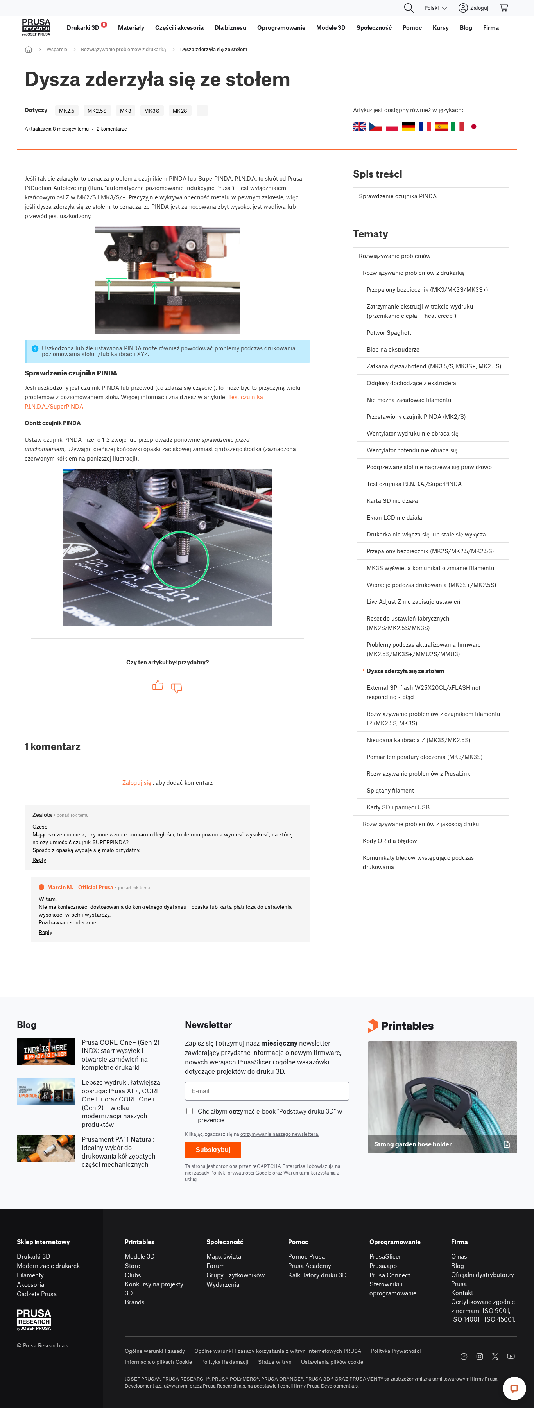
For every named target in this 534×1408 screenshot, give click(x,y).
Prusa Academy (309, 1265)
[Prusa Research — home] (36, 27)
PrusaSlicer (385, 1256)
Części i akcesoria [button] (179, 27)
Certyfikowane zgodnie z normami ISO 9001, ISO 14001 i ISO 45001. (483, 1310)
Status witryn (275, 1361)
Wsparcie (57, 49)
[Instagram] (479, 1356)
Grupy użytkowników (235, 1275)
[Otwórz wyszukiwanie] (409, 7)
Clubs (133, 1275)
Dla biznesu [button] (230, 27)
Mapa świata (223, 1256)
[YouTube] (511, 1356)
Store (132, 1265)
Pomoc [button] (412, 27)
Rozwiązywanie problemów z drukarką (123, 49)
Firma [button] (491, 27)
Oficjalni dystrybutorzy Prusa (482, 1279)
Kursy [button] (441, 27)
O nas (459, 1256)
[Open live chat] (514, 1388)
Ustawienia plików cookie (332, 1361)
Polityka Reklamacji (225, 1361)
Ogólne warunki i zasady (155, 1350)
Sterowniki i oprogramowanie (392, 1288)
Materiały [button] (131, 27)
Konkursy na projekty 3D (154, 1288)
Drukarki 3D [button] (86, 26)
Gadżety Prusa (37, 1293)
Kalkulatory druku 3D (317, 1275)
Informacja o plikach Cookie (158, 1361)
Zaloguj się (136, 782)
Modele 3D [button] (331, 27)
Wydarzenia (222, 1284)
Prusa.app (383, 1265)
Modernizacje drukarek (48, 1265)
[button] (359, 126)
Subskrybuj (213, 1149)
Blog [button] (466, 27)
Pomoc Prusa (306, 1256)
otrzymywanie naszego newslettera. (279, 1134)
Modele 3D (140, 1256)
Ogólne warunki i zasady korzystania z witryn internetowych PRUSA (278, 1350)
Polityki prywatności (232, 1172)
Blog (457, 1265)
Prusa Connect (389, 1275)
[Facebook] (464, 1356)
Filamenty (30, 1275)
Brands (135, 1302)
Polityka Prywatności (396, 1350)
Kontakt (462, 1292)
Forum (215, 1265)
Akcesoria (30, 1284)
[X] (495, 1356)
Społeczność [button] (374, 27)
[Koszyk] (504, 7)
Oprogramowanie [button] (281, 27)
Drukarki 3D (33, 1256)
